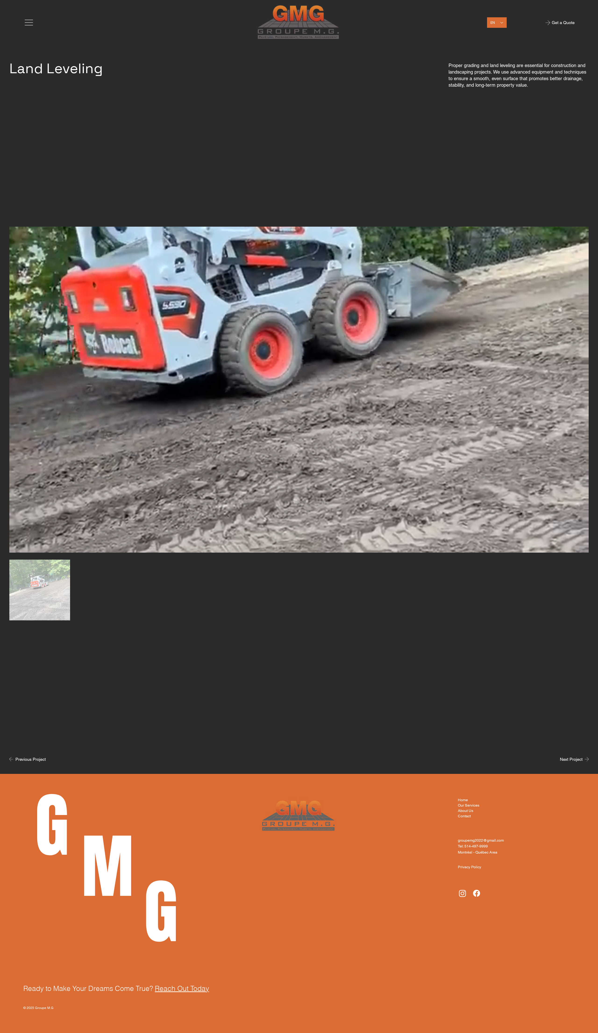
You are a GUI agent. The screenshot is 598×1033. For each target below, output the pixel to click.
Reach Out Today (182, 988)
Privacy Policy (469, 867)
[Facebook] (476, 893)
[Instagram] (462, 893)
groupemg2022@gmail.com (481, 840)
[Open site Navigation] (29, 22)
